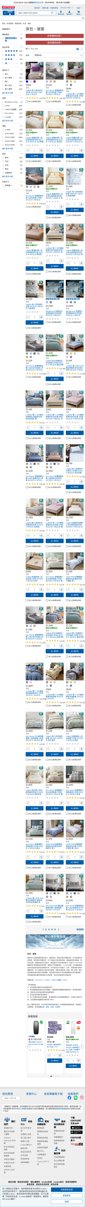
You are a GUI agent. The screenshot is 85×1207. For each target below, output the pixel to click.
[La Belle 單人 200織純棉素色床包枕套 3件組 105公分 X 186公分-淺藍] (74, 81)
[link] (34, 78)
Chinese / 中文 (66, 8)
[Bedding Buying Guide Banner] (55, 941)
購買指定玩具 (38, 2)
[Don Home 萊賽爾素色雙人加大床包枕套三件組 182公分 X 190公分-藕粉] (38, 353)
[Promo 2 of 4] (53, 1076)
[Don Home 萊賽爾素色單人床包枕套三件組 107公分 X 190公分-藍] (30, 186)
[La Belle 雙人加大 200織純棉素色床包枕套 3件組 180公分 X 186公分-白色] (78, 353)
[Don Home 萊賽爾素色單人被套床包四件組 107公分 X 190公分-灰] (47, 464)
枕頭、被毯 (45, 1007)
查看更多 (67, 1195)
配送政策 (54, 1184)
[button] (53, 13)
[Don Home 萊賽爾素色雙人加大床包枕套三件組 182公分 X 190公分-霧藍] (34, 353)
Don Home (38, 980)
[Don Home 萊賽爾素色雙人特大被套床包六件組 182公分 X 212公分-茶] (27, 467)
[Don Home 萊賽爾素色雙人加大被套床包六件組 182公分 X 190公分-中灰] (71, 896)
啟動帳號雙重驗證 (62, 1109)
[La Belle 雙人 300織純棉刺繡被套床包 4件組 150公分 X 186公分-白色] (34, 682)
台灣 (78, 8)
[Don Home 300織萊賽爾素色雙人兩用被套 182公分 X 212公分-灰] (47, 893)
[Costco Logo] (8, 8)
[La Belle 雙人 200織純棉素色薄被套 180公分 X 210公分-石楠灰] (47, 682)
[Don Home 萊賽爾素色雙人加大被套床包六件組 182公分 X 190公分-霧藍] (74, 893)
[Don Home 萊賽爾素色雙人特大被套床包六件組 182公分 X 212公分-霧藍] (34, 464)
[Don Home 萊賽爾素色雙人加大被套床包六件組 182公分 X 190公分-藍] (71, 893)
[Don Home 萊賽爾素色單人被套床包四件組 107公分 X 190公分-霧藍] (54, 464)
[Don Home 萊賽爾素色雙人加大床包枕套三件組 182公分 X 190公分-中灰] (30, 357)
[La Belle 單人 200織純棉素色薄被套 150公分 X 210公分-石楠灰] (67, 682)
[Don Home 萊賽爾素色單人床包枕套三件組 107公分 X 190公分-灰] (27, 186)
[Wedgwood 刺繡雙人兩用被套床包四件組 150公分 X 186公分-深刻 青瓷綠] (67, 302)
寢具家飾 (18, 23)
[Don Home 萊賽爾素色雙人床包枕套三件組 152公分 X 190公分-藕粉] (50, 81)
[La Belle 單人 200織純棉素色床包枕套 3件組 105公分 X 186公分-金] (71, 81)
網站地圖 (12, 1182)
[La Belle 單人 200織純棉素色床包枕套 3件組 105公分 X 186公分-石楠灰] (67, 81)
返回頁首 (80, 929)
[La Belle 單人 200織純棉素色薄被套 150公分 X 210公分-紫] (71, 685)
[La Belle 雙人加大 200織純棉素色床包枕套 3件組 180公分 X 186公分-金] (71, 353)
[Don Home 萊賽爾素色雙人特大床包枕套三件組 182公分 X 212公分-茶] (34, 626)
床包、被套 (27, 23)
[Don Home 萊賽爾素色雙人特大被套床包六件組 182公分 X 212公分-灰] (27, 464)
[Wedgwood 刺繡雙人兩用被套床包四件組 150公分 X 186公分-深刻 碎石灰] (71, 302)
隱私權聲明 (35, 1182)
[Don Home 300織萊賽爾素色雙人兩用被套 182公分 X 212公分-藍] (50, 893)
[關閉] (83, 18)
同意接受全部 (67, 1189)
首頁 (3, 23)
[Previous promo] (28, 1046)
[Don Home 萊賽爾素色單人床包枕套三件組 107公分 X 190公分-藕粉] (34, 186)
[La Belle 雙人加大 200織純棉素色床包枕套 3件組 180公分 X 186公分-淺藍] (74, 353)
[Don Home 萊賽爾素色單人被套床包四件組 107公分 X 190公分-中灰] (50, 467)
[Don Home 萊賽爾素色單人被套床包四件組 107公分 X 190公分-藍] (50, 464)
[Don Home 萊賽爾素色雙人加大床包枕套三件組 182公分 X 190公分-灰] (27, 353)
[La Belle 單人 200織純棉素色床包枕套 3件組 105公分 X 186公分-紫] (71, 85)
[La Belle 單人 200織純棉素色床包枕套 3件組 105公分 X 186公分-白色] (78, 81)
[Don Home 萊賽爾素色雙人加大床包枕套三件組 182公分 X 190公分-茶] (27, 357)
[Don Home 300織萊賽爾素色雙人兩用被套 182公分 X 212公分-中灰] (47, 896)
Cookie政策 (47, 1182)
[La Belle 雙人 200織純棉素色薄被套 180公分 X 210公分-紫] (50, 685)
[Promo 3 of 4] (56, 1076)
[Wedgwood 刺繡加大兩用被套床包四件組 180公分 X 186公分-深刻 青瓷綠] (47, 302)
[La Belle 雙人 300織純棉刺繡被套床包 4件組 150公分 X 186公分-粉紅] (30, 682)
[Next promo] (82, 1046)
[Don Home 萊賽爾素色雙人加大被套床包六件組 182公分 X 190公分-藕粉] (78, 893)
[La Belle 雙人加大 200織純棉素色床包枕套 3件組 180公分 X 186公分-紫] (71, 357)
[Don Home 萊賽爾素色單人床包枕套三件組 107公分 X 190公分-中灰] (38, 186)
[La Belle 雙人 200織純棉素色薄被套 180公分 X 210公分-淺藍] (54, 682)
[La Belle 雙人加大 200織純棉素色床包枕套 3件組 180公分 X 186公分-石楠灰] (67, 353)
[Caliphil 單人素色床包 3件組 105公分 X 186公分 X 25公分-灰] (30, 81)
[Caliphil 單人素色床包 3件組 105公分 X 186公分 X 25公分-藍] (27, 81)
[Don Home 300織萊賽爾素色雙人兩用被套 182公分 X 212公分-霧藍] (54, 893)
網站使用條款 (23, 1182)
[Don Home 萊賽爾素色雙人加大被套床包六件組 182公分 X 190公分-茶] (67, 896)
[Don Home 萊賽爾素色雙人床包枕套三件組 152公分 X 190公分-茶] (54, 81)
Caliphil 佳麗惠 (56, 980)
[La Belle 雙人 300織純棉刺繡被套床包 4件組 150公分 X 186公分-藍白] (27, 682)
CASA (65, 980)
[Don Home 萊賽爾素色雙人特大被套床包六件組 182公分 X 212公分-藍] (30, 464)
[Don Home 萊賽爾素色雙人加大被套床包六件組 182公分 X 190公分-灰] (67, 893)
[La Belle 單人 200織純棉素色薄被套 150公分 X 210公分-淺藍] (74, 682)
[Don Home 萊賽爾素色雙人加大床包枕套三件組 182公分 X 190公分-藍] (30, 353)
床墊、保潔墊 (55, 1007)
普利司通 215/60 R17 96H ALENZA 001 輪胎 (36, 1044)
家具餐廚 (10, 23)
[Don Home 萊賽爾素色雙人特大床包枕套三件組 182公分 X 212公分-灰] (27, 626)
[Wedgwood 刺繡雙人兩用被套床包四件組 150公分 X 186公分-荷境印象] (74, 302)
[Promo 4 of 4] (58, 1076)
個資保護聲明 (71, 1182)
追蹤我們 (73, 1093)
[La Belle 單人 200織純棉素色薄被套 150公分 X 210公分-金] (71, 682)
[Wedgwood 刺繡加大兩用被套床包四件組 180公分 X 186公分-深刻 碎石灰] (50, 302)
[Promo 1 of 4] (51, 1076)
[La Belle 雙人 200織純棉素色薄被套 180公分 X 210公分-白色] (58, 682)
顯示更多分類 (7, 93)
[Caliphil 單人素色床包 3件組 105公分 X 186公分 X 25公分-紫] (34, 81)
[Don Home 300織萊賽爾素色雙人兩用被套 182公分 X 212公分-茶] (58, 893)
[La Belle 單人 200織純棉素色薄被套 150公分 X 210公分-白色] (78, 682)
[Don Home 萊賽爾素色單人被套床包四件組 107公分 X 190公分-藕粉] (58, 464)
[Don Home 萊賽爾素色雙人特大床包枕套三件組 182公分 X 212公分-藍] (30, 626)
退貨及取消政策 (42, 1184)
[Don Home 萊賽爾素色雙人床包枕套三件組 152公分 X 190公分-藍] (47, 81)
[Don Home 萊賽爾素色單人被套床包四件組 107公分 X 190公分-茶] (47, 467)
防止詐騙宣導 (23, 1109)
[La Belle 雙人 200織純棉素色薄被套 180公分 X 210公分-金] (50, 682)
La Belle (47, 980)
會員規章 (30, 1184)
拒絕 (67, 1201)
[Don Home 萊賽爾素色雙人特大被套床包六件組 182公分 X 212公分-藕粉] (38, 464)
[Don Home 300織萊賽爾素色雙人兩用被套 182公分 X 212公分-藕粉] (50, 896)
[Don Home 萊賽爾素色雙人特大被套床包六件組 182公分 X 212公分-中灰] (30, 467)
